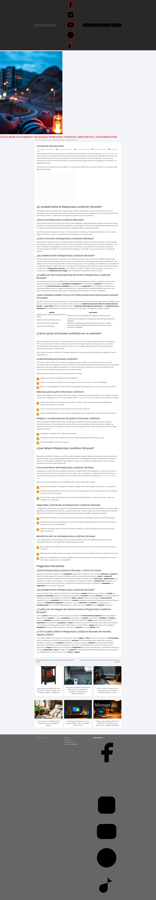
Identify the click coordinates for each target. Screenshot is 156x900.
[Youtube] (70, 29)
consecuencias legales (85, 398)
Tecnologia (96, 25)
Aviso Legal (67, 740)
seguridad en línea (108, 154)
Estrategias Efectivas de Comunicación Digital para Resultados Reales (55, 661)
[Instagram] (70, 19)
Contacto (116, 25)
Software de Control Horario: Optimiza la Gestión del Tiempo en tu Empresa (100, 661)
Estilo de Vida (106, 25)
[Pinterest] (70, 39)
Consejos (87, 25)
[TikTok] (70, 49)
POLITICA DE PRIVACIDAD (71, 744)
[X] (106, 791)
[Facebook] (70, 9)
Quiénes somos (69, 742)
